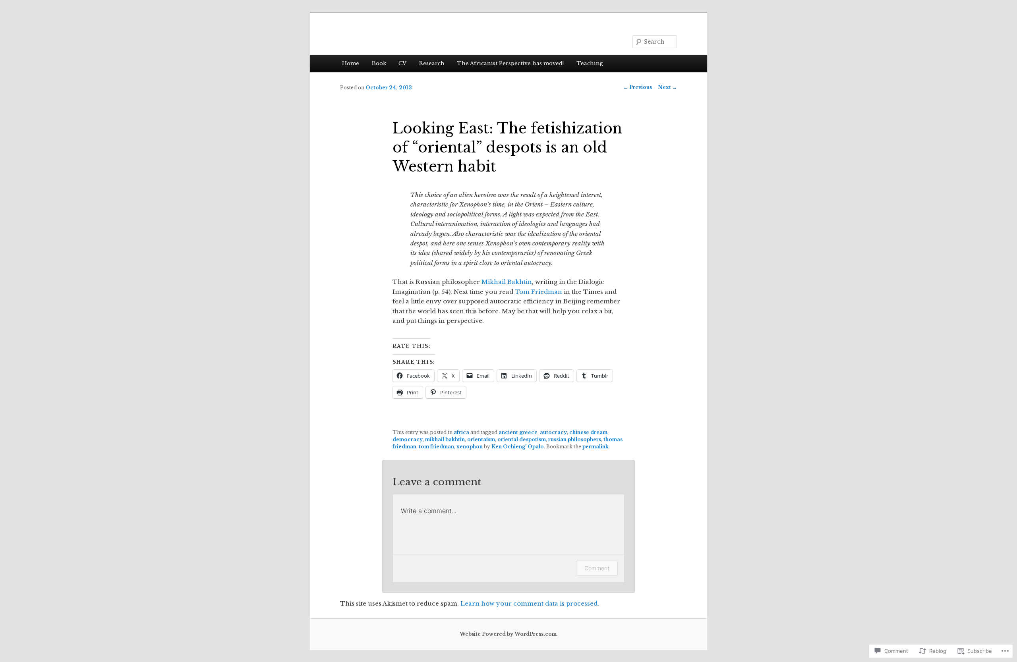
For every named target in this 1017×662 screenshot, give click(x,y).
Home (350, 63)
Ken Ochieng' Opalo (517, 447)
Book (379, 63)
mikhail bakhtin (445, 439)
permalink (595, 447)
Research (432, 63)
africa (461, 432)
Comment (596, 568)
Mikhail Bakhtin (506, 282)
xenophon (469, 447)
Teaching (589, 63)
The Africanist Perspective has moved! (510, 63)
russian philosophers (574, 439)
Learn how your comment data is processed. (529, 603)
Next (667, 87)
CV (402, 63)
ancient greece (518, 432)
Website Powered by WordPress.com (508, 634)
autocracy (553, 432)
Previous (637, 87)
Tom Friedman (538, 291)
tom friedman (436, 447)
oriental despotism (521, 439)
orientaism (481, 439)
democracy (407, 439)
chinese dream (588, 432)
